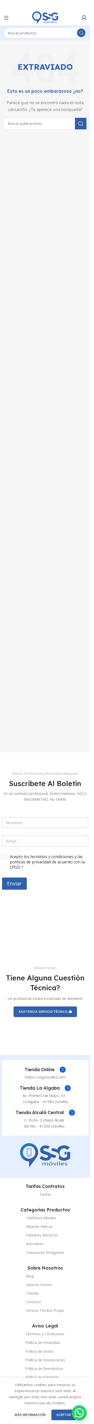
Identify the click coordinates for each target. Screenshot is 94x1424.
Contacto (33, 1301)
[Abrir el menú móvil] (6, 18)
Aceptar (63, 1414)
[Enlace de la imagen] (45, 1154)
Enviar (14, 883)
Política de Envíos (39, 1351)
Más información (30, 1414)
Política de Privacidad (42, 1342)
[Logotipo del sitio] (45, 17)
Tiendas (32, 1293)
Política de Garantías (42, 1377)
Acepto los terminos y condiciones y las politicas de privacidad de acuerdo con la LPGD (47, 862)
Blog (30, 1276)
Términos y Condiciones (44, 1333)
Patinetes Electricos (42, 1235)
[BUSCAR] (81, 33)
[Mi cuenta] (84, 18)
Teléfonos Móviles (41, 1217)
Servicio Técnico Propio (45, 1310)
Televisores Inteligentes (45, 1252)
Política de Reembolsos (44, 1368)
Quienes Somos (39, 1284)
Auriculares (35, 1243)
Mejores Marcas (39, 1226)
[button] (79, 1412)
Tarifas (45, 1194)
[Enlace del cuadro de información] (45, 1070)
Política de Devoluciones (45, 1360)
